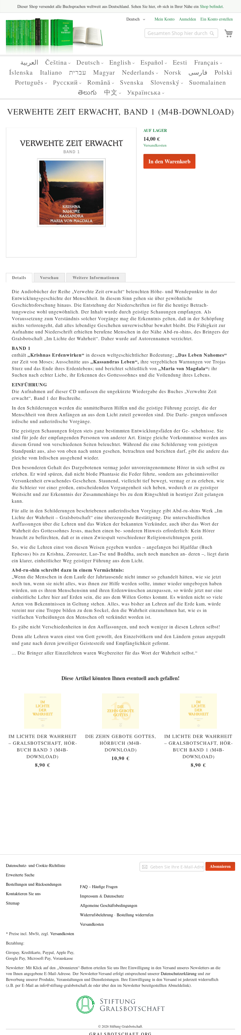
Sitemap (12, 903)
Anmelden (187, 19)
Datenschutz (114, 896)
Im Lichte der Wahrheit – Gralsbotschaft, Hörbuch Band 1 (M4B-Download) (198, 746)
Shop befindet (211, 6)
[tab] (19, 277)
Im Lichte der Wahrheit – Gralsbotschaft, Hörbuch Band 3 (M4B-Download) (43, 746)
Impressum (89, 896)
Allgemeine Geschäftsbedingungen (108, 905)
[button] (136, 19)
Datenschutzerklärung (179, 973)
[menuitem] (29, 62)
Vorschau (49, 277)
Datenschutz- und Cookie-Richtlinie (35, 865)
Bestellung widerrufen (135, 914)
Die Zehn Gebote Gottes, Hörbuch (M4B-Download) (120, 743)
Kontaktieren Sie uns (23, 893)
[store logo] (54, 39)
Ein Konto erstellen (216, 19)
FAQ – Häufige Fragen (99, 886)
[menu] (120, 77)
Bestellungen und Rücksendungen (33, 884)
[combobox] (181, 33)
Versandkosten (155, 145)
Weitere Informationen (96, 277)
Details (19, 277)
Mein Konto (165, 19)
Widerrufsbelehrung (96, 914)
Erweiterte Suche (20, 875)
